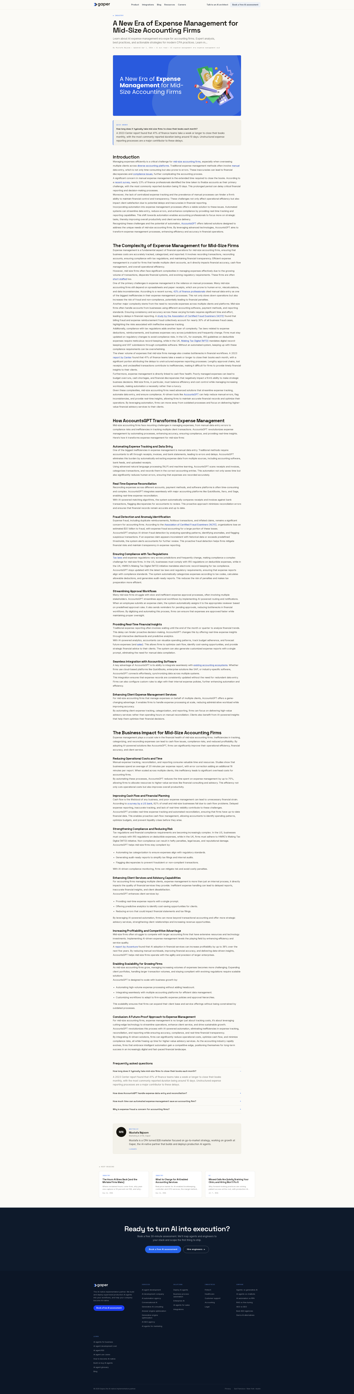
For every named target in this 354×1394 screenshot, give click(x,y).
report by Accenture (126, 946)
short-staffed (120, 279)
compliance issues (143, 174)
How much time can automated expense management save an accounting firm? (154, 1101)
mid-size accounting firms (187, 161)
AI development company (153, 1294)
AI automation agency (151, 1298)
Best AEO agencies (244, 1311)
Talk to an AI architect (217, 4)
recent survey (122, 182)
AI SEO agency (148, 1322)
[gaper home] (102, 4)
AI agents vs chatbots (245, 1294)
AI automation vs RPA (245, 1298)
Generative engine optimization (150, 1316)
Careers (182, 4)
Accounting (210, 1302)
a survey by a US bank (139, 803)
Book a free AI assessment (245, 4)
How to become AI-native (104, 1359)
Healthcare (209, 1294)
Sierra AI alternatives (245, 1315)
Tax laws (117, 557)
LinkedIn (133, 1149)
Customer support (212, 1298)
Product (135, 4)
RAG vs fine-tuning (244, 1302)
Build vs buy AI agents (103, 1363)
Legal (207, 1307)
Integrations (148, 4)
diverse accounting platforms (153, 165)
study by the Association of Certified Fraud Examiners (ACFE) (191, 316)
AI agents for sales (181, 1305)
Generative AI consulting (152, 1307)
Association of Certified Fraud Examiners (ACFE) (190, 524)
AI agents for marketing (152, 1326)
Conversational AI (149, 1302)
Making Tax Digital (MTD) (195, 340)
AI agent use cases (101, 1354)
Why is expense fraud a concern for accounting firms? (141, 1109)
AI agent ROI (98, 1350)
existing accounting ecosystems (210, 665)
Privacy (228, 1389)
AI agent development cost (105, 1346)
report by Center (122, 357)
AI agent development (151, 1290)
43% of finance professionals (189, 291)
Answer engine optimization (154, 1311)
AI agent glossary (101, 1367)
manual (236, 165)
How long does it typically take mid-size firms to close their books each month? (154, 1071)
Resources (169, 4)
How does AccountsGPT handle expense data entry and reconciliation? (150, 1093)
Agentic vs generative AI (246, 1290)
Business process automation (181, 1295)
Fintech (208, 1290)
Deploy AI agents (180, 1290)
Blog (159, 4)
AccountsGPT (188, 223)
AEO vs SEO (241, 1307)
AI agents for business (103, 1342)
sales (139, 644)
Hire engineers (196, 1249)
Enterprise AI (178, 1301)
